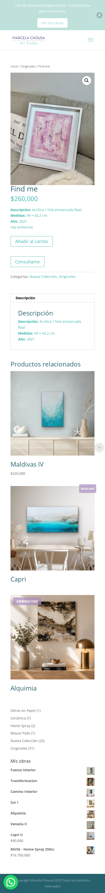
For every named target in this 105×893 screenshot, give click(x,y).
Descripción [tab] (25, 298)
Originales (28, 66)
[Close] (99, 15)
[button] (86, 80)
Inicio (14, 66)
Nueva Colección (43, 276)
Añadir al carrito (31, 241)
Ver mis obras (52, 23)
